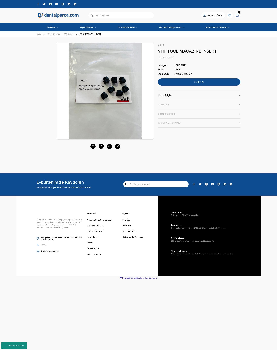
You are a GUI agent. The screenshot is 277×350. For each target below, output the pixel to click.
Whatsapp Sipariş (16, 345)
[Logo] (58, 15)
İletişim (90, 243)
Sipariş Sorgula (94, 254)
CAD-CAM (180, 65)
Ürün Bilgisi (165, 95)
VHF (177, 69)
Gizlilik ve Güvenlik (95, 226)
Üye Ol (219, 15)
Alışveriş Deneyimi (169, 123)
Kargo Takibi (92, 237)
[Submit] (126, 184)
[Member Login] (204, 15)
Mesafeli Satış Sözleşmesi (99, 220)
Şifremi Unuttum (129, 231)
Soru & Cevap (166, 113)
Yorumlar (163, 104)
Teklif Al (199, 82)
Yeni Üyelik (127, 220)
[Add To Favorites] (93, 146)
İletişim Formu (93, 248)
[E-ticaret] (138, 278)
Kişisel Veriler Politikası (132, 237)
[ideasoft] (125, 278)
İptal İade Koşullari (95, 231)
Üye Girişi (211, 15)
